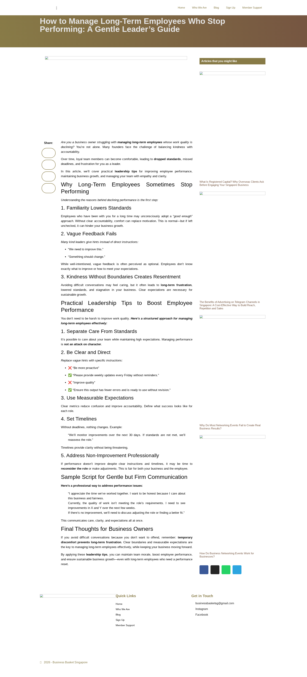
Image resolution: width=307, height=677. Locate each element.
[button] (49, 153)
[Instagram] (215, 569)
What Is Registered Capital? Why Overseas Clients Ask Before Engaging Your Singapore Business (232, 183)
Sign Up (230, 7)
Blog (216, 7)
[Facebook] (204, 569)
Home (181, 7)
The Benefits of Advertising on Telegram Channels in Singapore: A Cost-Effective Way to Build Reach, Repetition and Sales (230, 305)
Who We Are (199, 7)
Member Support (252, 7)
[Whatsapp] (226, 569)
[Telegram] (237, 569)
